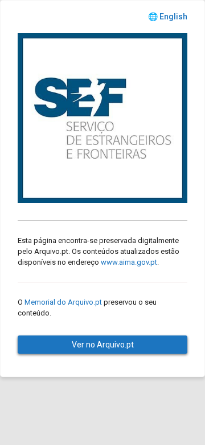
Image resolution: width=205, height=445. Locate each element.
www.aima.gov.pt (129, 262)
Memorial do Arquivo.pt (63, 302)
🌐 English (167, 16)
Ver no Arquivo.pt (103, 344)
